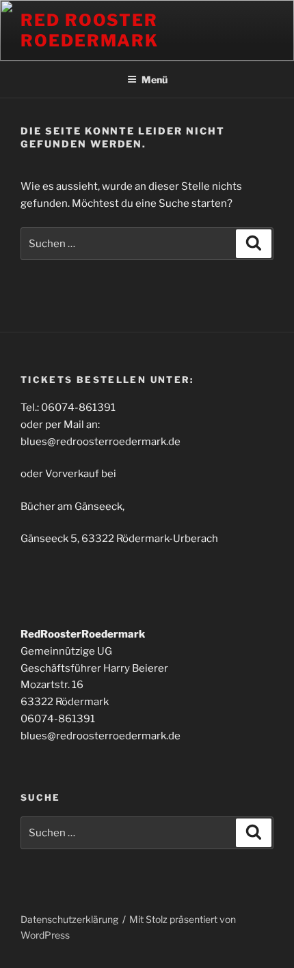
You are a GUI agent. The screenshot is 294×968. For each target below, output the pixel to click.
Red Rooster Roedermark (90, 30)
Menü (155, 79)
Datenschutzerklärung (69, 919)
